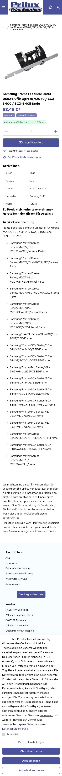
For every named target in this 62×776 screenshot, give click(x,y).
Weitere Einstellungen (31, 742)
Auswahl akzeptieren (31, 770)
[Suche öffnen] (58, 7)
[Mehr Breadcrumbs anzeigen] (4, 27)
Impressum (46, 715)
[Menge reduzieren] (6, 131)
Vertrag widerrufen (31, 594)
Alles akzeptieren (31, 751)
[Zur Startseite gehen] (25, 7)
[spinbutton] (31, 131)
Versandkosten (31, 150)
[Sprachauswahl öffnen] (50, 7)
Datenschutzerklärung (15, 729)
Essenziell (12, 734)
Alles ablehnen (31, 761)
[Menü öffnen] (3, 7)
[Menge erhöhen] (55, 131)
